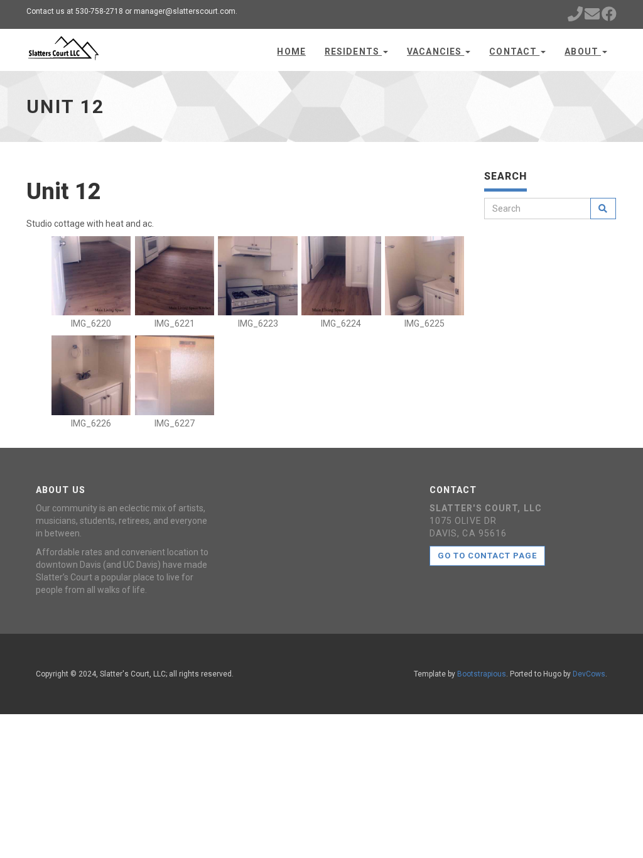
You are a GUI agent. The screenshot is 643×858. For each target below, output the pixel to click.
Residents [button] (353, 51)
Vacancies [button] (435, 51)
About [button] (583, 51)
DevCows (589, 674)
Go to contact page (488, 555)
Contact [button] (514, 51)
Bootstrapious (481, 674)
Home (291, 51)
